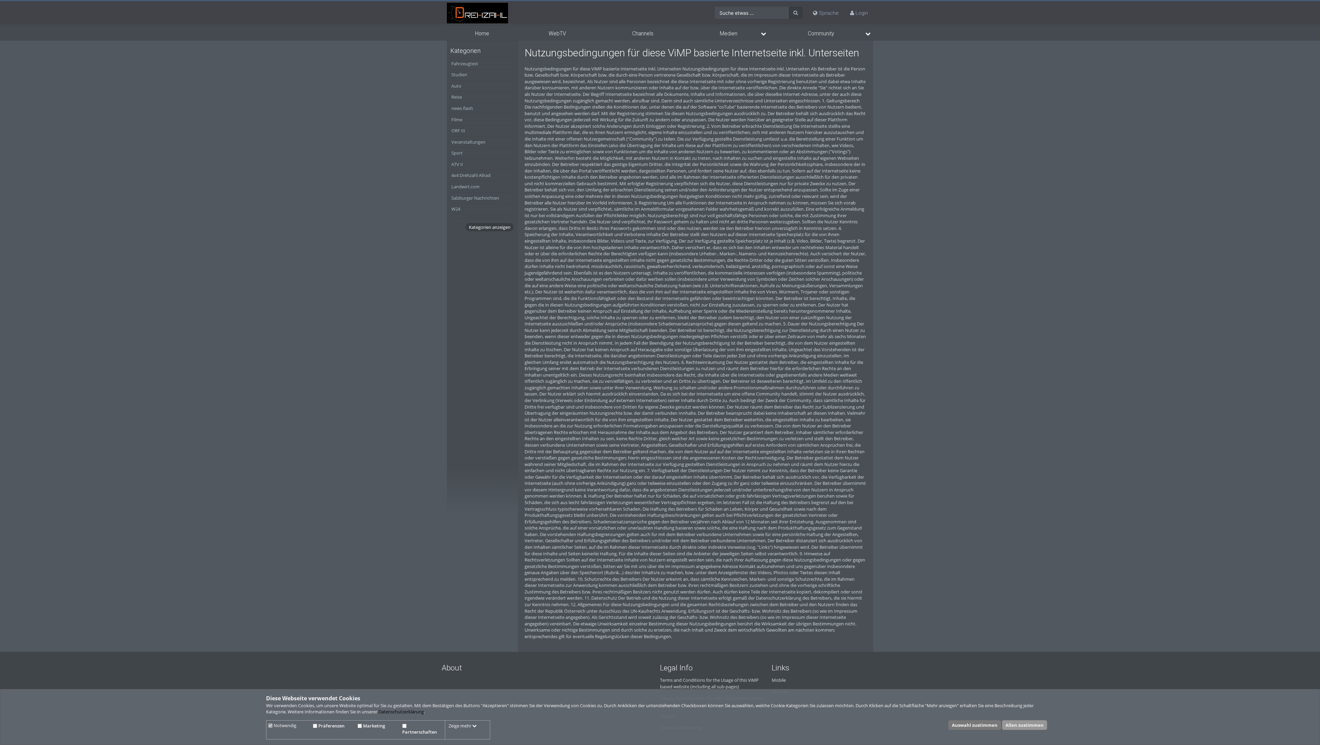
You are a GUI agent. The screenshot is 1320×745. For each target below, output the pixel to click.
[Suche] (795, 13)
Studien (459, 74)
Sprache (828, 13)
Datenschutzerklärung (401, 712)
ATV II (457, 164)
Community (821, 34)
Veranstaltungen (468, 142)
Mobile (779, 680)
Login (862, 13)
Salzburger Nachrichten (475, 198)
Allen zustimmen (1024, 725)
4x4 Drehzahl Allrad (471, 175)
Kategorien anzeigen (489, 227)
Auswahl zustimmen (975, 725)
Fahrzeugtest (464, 63)
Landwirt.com (465, 187)
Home (482, 34)
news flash (462, 108)
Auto (456, 86)
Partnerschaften (419, 732)
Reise (456, 97)
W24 (455, 209)
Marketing (373, 726)
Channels (642, 34)
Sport (457, 153)
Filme (456, 119)
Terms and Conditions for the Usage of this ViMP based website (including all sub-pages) (709, 683)
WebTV (557, 34)
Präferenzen (330, 726)
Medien (728, 34)
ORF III (458, 130)
